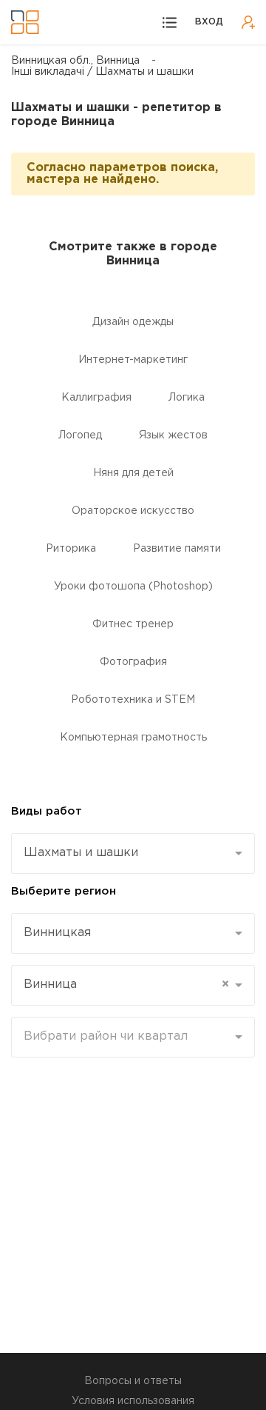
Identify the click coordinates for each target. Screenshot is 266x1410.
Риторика (71, 548)
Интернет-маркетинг (133, 359)
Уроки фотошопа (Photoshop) (133, 586)
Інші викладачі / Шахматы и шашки (102, 71)
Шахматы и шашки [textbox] (81, 852)
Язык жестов (173, 435)
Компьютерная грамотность (133, 737)
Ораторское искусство (133, 511)
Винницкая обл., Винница (75, 60)
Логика (186, 397)
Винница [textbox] (126, 984)
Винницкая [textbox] (57, 932)
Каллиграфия (96, 397)
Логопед (80, 435)
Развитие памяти (177, 548)
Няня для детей (133, 473)
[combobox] (133, 853)
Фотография (133, 662)
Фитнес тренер (133, 624)
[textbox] (127, 1037)
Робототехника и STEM (133, 699)
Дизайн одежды (133, 322)
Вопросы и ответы (133, 1381)
